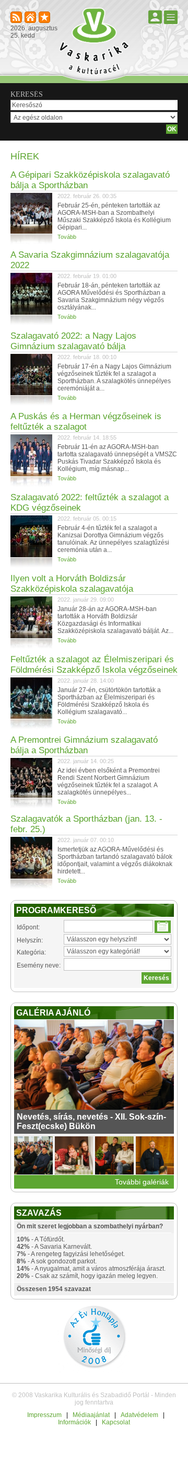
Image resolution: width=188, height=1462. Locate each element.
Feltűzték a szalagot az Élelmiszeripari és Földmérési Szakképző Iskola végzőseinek (94, 664)
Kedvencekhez (45, 18)
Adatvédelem (139, 1415)
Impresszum (44, 1415)
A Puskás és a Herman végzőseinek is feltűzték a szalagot (85, 421)
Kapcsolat (116, 1422)
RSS (17, 18)
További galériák (142, 1182)
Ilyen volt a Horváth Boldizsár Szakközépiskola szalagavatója (71, 583)
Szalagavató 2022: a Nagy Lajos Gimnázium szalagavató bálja (73, 341)
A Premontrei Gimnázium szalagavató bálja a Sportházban (84, 745)
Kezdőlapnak (31, 18)
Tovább (66, 237)
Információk (74, 1422)
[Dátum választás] (163, 926)
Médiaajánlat (91, 1415)
